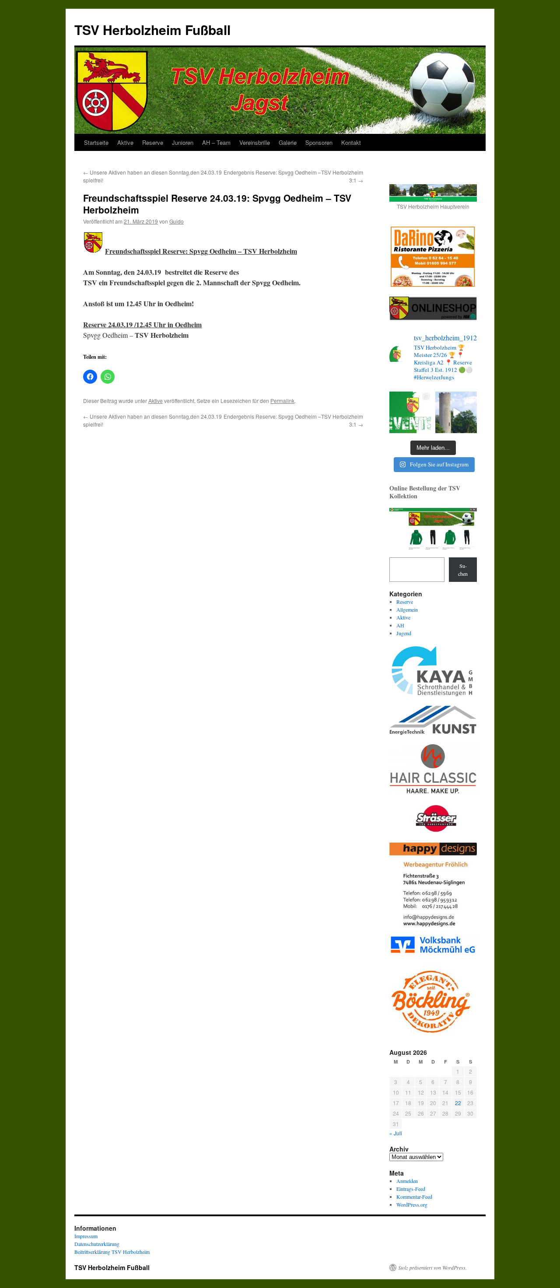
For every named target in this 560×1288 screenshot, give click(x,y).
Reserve (152, 142)
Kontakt (351, 142)
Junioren (182, 142)
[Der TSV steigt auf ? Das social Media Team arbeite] (456, 412)
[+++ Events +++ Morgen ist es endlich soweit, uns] (410, 412)
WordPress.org (411, 1204)
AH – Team (216, 142)
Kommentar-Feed (414, 1196)
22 (458, 1102)
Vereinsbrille (254, 142)
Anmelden (407, 1180)
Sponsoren (318, 142)
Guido (176, 221)
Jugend (403, 633)
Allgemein (407, 609)
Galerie (288, 142)
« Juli (395, 1133)
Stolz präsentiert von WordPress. (432, 1267)
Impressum (86, 1235)
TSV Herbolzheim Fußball (152, 29)
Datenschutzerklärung (96, 1243)
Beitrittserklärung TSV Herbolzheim (112, 1251)
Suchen (463, 569)
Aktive (125, 142)
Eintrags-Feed (410, 1188)
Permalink (282, 400)
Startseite (96, 142)
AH (400, 625)
